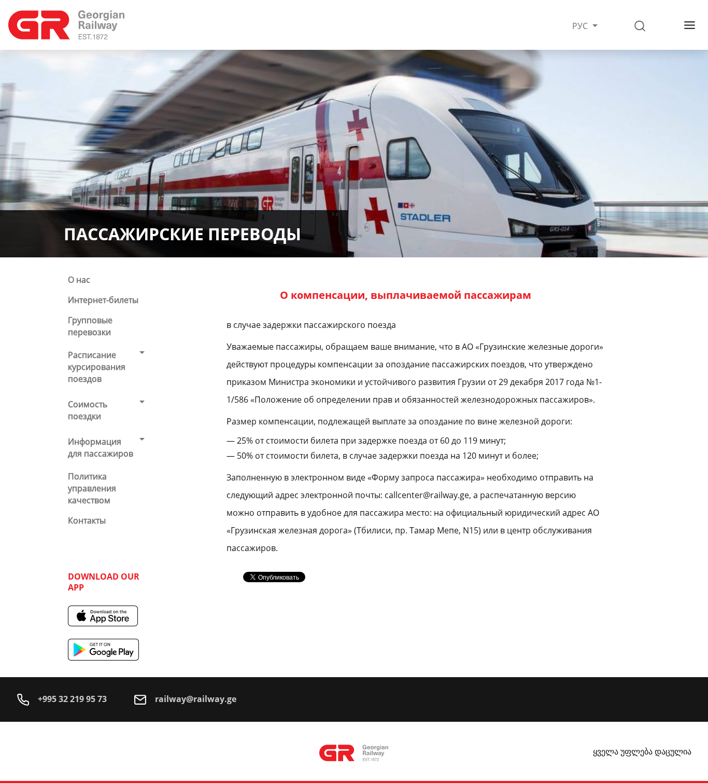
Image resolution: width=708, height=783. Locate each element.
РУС (581, 26)
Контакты (87, 520)
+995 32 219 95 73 (71, 699)
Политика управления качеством (92, 488)
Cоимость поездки (87, 410)
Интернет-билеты (103, 300)
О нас (79, 279)
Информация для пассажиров (100, 447)
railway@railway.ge (194, 699)
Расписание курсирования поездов (96, 366)
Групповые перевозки (90, 326)
